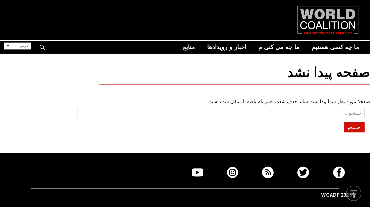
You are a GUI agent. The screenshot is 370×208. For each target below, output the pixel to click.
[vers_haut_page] (354, 194)
